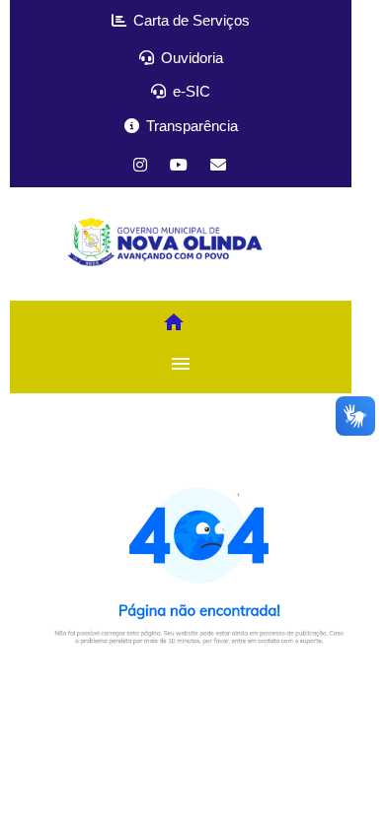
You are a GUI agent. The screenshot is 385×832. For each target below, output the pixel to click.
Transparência (190, 125)
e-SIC (189, 91)
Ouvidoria (190, 57)
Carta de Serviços (189, 20)
